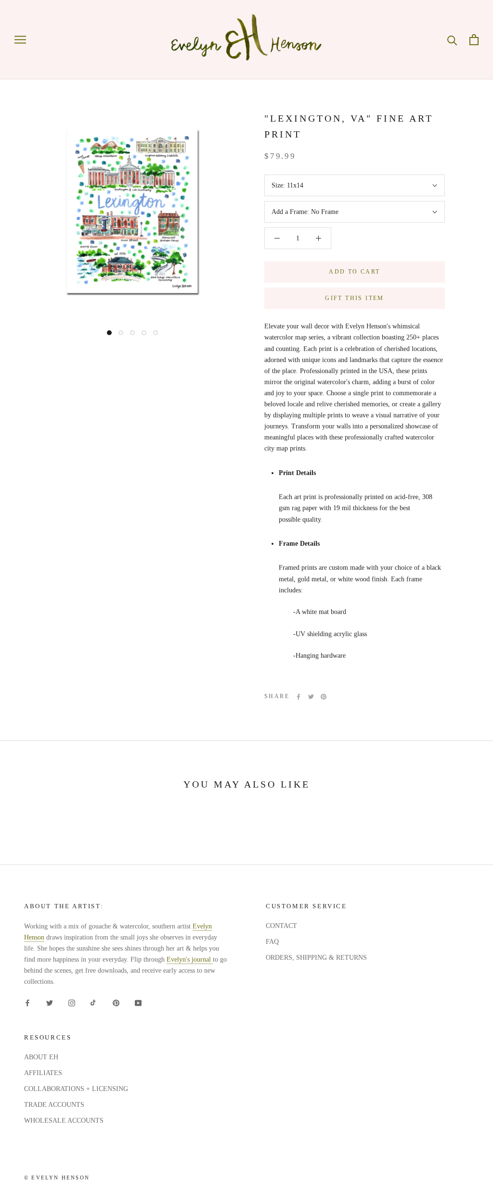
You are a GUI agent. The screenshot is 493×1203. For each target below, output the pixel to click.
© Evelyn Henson (57, 1177)
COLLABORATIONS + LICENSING (76, 1088)
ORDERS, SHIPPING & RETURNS (316, 957)
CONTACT (281, 925)
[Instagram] (71, 1002)
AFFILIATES (43, 1073)
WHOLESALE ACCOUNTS (64, 1120)
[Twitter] (311, 697)
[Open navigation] (20, 40)
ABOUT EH (41, 1057)
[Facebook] (298, 697)
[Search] (452, 40)
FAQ (272, 941)
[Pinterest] (323, 697)
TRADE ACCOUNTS (54, 1104)
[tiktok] (94, 1002)
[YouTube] (138, 1002)
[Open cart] (474, 39)
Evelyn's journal (190, 959)
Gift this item (354, 298)
